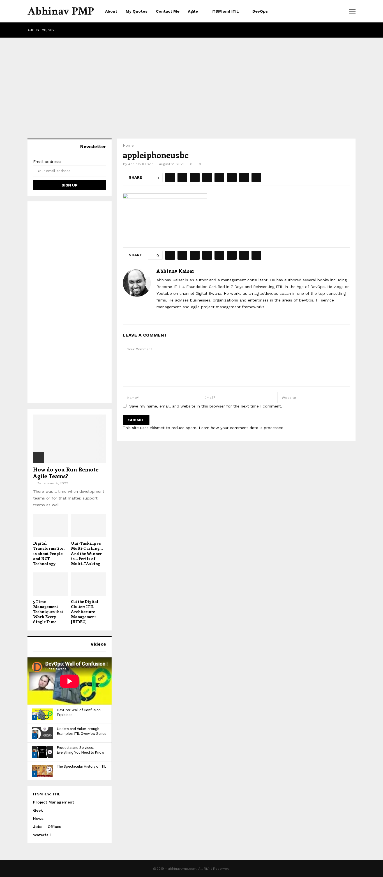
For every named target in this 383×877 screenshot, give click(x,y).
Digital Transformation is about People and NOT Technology (48, 553)
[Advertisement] (191, 82)
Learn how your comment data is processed (241, 427)
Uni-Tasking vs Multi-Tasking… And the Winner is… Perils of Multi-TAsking (87, 553)
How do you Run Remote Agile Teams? (65, 472)
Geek (38, 810)
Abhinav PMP (60, 11)
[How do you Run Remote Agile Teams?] (69, 439)
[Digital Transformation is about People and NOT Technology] (50, 525)
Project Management (53, 802)
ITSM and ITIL (225, 11)
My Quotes (136, 11)
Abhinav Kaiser (140, 164)
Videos (98, 644)
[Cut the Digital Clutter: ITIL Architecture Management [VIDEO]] (88, 584)
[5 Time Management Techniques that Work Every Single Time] (50, 584)
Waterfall (42, 835)
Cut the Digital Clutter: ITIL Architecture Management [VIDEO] (84, 611)
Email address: (47, 161)
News (38, 818)
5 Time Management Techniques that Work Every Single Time (48, 611)
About (111, 11)
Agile (193, 11)
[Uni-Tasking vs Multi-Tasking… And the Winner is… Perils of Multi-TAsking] (88, 525)
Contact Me (167, 11)
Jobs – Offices (47, 826)
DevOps (260, 11)
